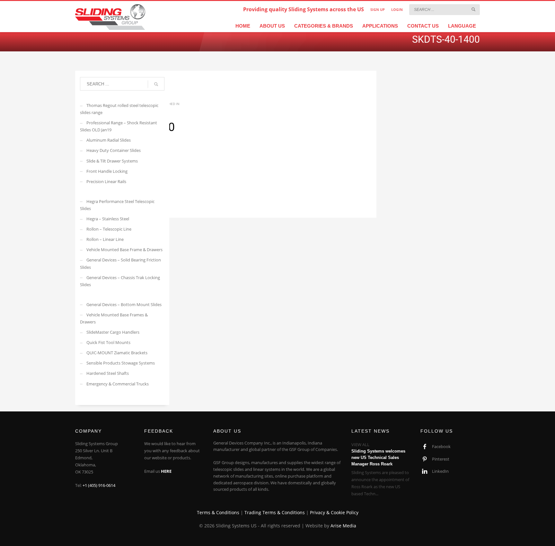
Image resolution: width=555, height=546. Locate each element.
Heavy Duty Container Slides (113, 150)
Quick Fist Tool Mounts (108, 342)
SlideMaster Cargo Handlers (112, 332)
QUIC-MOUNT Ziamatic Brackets (116, 353)
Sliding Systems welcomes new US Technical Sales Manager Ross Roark (378, 457)
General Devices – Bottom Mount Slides (124, 304)
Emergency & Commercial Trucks (117, 384)
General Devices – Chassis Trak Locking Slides (120, 281)
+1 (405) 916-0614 (99, 485)
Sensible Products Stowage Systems (120, 363)
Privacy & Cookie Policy (334, 512)
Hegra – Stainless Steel (107, 219)
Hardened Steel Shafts (107, 373)
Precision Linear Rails (106, 181)
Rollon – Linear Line (105, 239)
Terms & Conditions (218, 512)
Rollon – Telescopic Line (108, 229)
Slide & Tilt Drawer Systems (112, 161)
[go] (473, 9)
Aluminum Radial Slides (108, 140)
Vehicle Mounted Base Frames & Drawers (114, 318)
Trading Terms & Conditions (274, 512)
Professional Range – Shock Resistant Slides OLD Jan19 (118, 126)
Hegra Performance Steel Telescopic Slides (117, 204)
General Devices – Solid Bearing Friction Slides (120, 263)
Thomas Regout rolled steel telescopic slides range (119, 108)
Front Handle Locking (107, 171)
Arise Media (343, 526)
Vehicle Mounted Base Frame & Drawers (124, 249)
